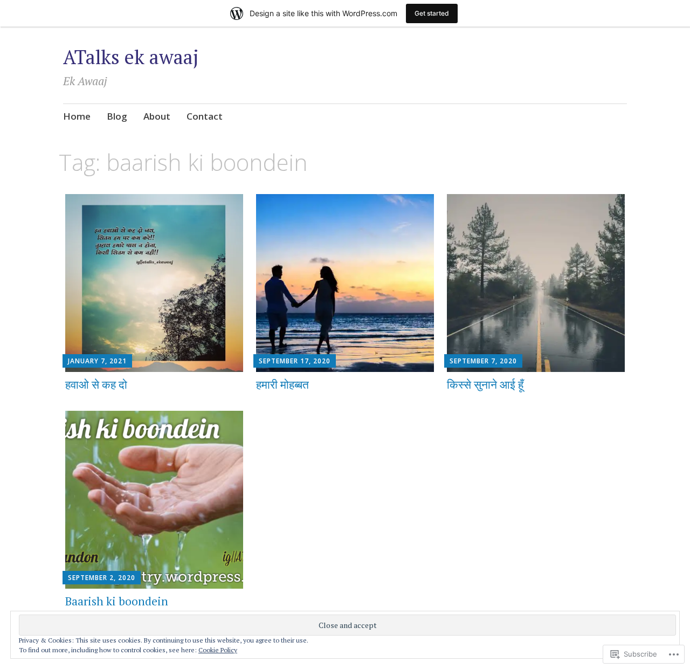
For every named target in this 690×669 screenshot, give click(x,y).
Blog (117, 116)
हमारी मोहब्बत (282, 384)
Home (77, 116)
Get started (432, 13)
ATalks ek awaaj (131, 57)
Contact (205, 116)
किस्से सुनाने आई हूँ (485, 384)
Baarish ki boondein (116, 601)
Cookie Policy (217, 650)
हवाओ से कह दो (96, 384)
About (156, 116)
